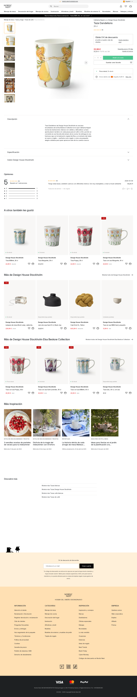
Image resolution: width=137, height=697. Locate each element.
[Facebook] (62, 666)
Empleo (114, 617)
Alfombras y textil (67, 11)
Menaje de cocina (42, 11)
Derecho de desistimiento (22, 654)
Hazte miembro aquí (124, 41)
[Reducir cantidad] (95, 58)
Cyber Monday (84, 654)
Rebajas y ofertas (127, 11)
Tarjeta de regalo (50, 636)
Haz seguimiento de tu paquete (24, 632)
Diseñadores (83, 617)
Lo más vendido (84, 632)
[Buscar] (51, 6)
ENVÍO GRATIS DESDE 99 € (70, 1)
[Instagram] (68, 666)
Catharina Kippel (99, 20)
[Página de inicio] (8, 6)
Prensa (114, 625)
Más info (128, 77)
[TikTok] (75, 666)
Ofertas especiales (85, 621)
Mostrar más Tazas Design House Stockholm (56, 489)
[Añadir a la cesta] (33, 263)
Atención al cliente (20, 610)
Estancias (82, 640)
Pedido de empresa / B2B (22, 651)
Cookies (17, 643)
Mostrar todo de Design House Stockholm (116, 275)
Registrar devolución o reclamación (26, 617)
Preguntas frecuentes (21, 625)
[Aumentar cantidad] (100, 58)
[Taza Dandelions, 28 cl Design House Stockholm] (53, 62)
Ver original (66, 188)
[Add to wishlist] (29, 263)
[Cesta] (130, 6)
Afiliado (114, 621)
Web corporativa (117, 614)
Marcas (115, 11)
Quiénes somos (117, 610)
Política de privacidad (21, 640)
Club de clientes (19, 621)
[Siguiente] (86, 63)
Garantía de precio (20, 647)
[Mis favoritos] (125, 6)
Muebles (79, 11)
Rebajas (81, 625)
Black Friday (83, 651)
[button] (98, 30)
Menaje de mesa (10, 11)
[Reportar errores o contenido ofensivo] (131, 188)
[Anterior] (22, 63)
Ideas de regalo (84, 643)
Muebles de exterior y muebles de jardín (58, 632)
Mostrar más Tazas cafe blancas (52, 493)
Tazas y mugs (19, 20)
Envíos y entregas (20, 629)
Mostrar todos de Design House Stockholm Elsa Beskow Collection (108, 339)
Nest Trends (83, 647)
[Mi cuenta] (121, 6)
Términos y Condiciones (22, 636)
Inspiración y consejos (86, 610)
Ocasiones (82, 636)
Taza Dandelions (40, 20)
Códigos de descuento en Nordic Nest (92, 658)
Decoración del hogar (25, 11)
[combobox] (128, 1)
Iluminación (55, 11)
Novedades (106, 11)
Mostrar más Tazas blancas (51, 485)
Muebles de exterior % (92, 11)
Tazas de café (29, 20)
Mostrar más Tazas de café (51, 497)
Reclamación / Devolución (23, 614)
